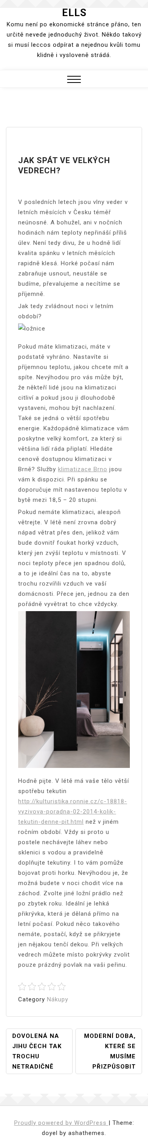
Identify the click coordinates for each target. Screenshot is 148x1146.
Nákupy (57, 999)
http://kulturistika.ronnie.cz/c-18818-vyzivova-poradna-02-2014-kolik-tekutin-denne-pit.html (72, 811)
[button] (74, 80)
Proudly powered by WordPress (61, 1122)
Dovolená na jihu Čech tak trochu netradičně (37, 1051)
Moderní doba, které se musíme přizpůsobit (110, 1051)
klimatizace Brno (82, 469)
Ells (74, 12)
